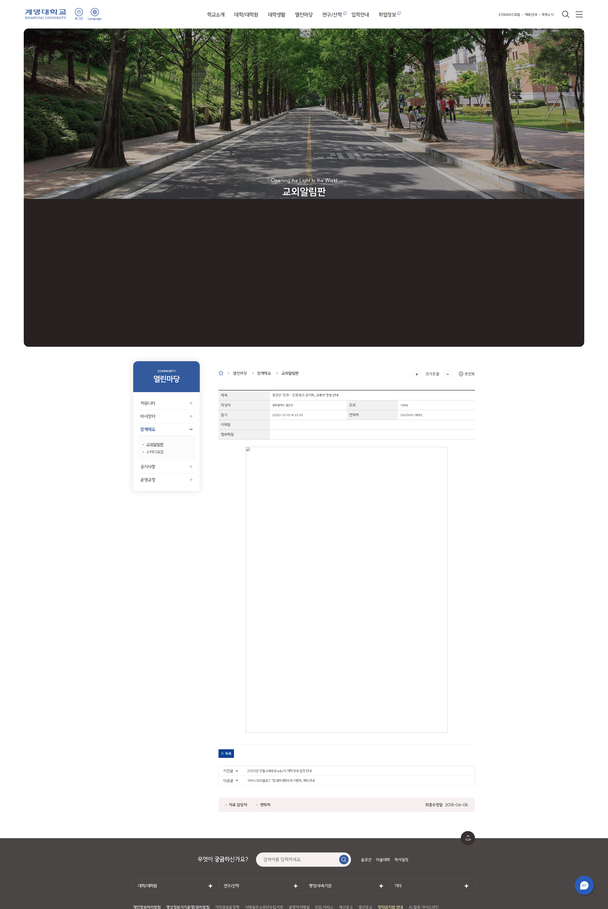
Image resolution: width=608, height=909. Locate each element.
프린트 (470, 373)
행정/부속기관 (320, 886)
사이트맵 (579, 14)
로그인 (79, 18)
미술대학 (383, 859)
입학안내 (360, 14)
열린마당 (304, 14)
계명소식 (547, 14)
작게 (447, 374)
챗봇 (584, 885)
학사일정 (401, 859)
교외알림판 (290, 373)
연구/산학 (332, 14)
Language (95, 18)
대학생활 (276, 14)
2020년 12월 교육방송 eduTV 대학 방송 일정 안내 (279, 771)
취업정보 (387, 14)
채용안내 (531, 14)
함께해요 (264, 373)
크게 (417, 374)
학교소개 (216, 14)
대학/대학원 (246, 14)
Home (220, 372)
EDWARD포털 (509, 14)
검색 (566, 14)
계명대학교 (46, 13)
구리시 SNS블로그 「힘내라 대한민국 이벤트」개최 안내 (280, 781)
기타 (397, 886)
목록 (228, 753)
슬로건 (366, 859)
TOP (468, 840)
